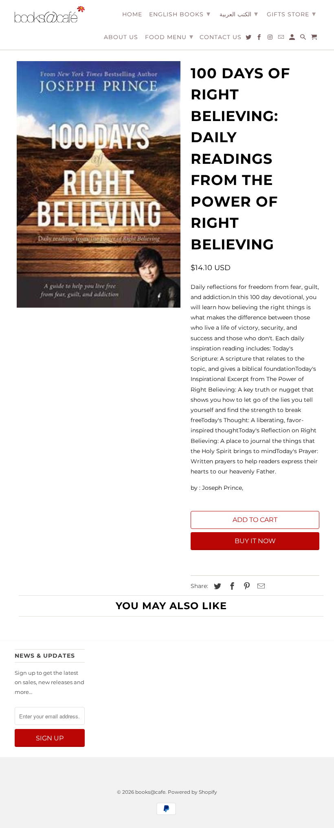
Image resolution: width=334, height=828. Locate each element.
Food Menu (169, 36)
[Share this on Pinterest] (245, 586)
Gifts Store (291, 13)
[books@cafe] (50, 14)
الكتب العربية (239, 13)
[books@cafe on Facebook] (259, 39)
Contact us (221, 37)
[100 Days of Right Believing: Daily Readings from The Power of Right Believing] (98, 184)
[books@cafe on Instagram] (270, 39)
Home (132, 14)
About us (121, 37)
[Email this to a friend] (259, 586)
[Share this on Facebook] (230, 586)
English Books (180, 13)
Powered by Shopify (192, 792)
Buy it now (255, 541)
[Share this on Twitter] (216, 586)
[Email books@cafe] (281, 39)
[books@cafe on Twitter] (249, 39)
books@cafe (150, 792)
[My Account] (292, 39)
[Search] (303, 39)
